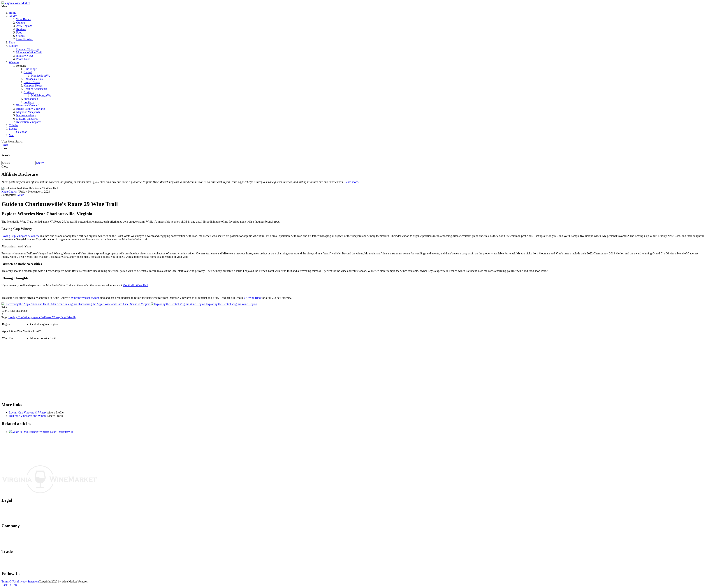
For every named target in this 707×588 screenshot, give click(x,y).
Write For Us (16, 565)
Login (4, 144)
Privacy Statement (28, 581)
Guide (20, 194)
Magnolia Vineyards (28, 112)
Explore (13, 45)
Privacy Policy (17, 511)
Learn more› (351, 182)
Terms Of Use (9, 581)
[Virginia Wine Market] (15, 3)
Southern (29, 102)
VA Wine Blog (252, 297)
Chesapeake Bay (33, 78)
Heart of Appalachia (35, 88)
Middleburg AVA (41, 95)
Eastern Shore (32, 82)
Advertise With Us (19, 540)
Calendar (21, 131)
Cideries (13, 125)
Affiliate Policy (18, 514)
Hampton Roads (33, 85)
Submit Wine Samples (21, 559)
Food (19, 32)
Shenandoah (31, 98)
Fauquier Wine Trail (27, 49)
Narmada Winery (26, 115)
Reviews (21, 29)
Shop (12, 42)
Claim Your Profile (20, 562)
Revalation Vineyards (28, 122)
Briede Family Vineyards (30, 108)
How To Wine (24, 39)
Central (28, 72)
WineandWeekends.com (85, 297)
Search (40, 162)
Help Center (16, 543)
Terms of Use (16, 508)
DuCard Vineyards (27, 118)
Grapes (20, 35)
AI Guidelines (17, 518)
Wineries (14, 62)
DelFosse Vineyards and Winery (27, 415)
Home (12, 12)
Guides (13, 15)
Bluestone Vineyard (27, 105)
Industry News (24, 55)
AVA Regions (24, 25)
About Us (14, 533)
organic (36, 317)
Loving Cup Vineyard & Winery (20, 235)
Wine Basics (23, 19)
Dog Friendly (68, 317)
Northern (29, 92)
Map (11, 135)
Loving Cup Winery (20, 317)
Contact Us (15, 536)
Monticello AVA (40, 75)
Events (13, 128)
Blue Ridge (30, 69)
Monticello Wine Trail (29, 52)
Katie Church (9, 191)
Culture (20, 22)
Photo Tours (23, 59)
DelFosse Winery (51, 317)
